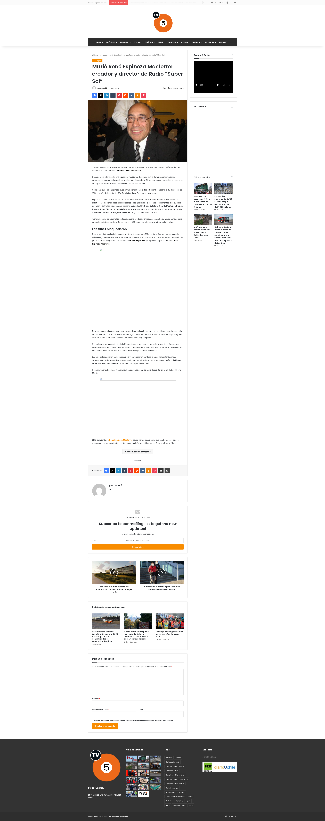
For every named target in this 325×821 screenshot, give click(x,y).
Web (141, 709)
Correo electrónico (100, 709)
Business (169, 758)
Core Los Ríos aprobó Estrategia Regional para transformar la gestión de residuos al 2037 (164, 3)
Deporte (223, 42)
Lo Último (110, 42)
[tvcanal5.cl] (162, 21)
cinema (178, 758)
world (191, 805)
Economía (171, 42)
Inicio (98, 42)
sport (188, 801)
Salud (160, 42)
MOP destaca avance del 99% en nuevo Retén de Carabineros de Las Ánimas (203, 201)
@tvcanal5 (101, 88)
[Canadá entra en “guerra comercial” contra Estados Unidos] (131, 759)
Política (149, 42)
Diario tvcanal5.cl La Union (175, 775)
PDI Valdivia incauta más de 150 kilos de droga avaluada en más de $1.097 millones (223, 201)
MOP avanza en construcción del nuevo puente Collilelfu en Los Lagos (202, 232)
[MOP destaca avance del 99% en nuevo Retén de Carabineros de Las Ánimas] (203, 188)
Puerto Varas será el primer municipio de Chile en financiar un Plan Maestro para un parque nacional (136, 635)
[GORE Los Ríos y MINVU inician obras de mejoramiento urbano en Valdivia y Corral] (131, 794)
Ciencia (184, 42)
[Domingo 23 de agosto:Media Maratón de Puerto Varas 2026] (170, 621)
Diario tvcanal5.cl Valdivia (175, 784)
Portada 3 (179, 801)
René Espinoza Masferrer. (130, 170)
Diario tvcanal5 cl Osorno (138, 451)
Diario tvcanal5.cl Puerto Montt (177, 779)
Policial (137, 42)
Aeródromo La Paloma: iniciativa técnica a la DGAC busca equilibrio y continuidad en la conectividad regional (105, 636)
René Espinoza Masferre (120, 440)
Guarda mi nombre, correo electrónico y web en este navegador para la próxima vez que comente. (134, 720)
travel (168, 805)
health (190, 796)
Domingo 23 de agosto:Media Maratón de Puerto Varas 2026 (169, 634)
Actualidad (210, 42)
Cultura (196, 42)
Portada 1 (169, 801)
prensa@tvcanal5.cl (210, 757)
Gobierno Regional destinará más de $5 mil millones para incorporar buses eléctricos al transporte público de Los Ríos (223, 235)
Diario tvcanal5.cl (172, 771)
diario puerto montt (172, 762)
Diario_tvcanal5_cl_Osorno (175, 796)
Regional (124, 42)
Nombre (96, 699)
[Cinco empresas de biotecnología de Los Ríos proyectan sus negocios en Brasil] (131, 780)
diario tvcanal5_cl (172, 788)
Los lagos (103, 55)
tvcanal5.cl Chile (179, 805)
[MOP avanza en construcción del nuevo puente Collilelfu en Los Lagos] (203, 219)
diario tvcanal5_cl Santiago (175, 792)
